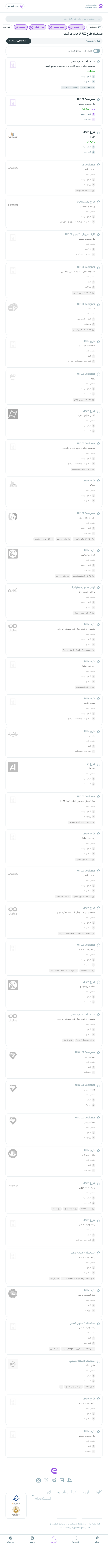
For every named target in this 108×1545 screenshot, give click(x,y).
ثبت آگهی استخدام (17, 41)
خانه (97, 1542)
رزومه (32, 1542)
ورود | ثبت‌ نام (14, 6)
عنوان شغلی (39, 27)
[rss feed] (69, 1480)
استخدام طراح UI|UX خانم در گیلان (83, 34)
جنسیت (22, 27)
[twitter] (46, 1480)
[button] (94, 27)
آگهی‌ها (54, 1542)
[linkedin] (61, 1480)
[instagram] (38, 1480)
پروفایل (10, 1542)
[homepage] (54, 1471)
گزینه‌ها (75, 1542)
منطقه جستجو (59, 27)
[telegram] (54, 1480)
